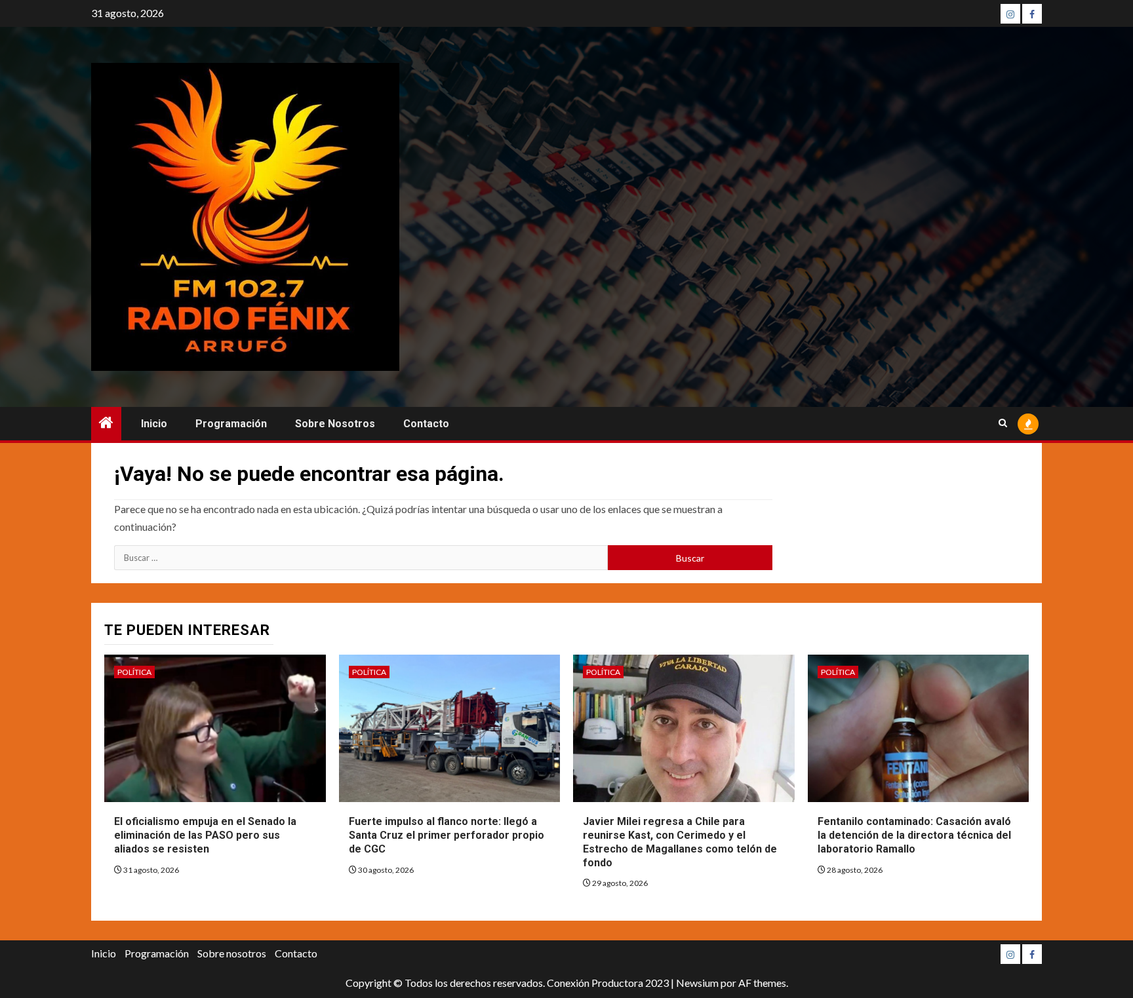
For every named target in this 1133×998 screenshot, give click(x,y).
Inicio (154, 423)
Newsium (697, 982)
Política (134, 672)
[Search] (1003, 424)
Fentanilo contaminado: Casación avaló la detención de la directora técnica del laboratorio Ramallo (914, 835)
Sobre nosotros (335, 423)
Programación (231, 423)
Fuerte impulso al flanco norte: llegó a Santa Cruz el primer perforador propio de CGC (446, 835)
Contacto (426, 423)
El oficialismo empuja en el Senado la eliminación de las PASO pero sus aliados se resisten (205, 835)
